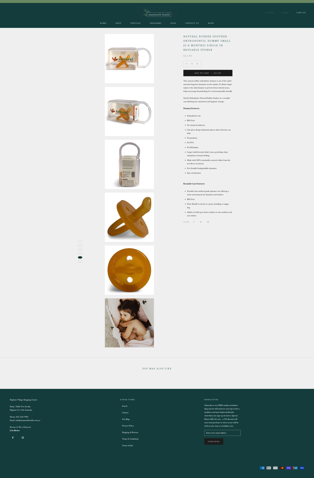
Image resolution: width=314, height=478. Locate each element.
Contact (125, 412)
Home (103, 24)
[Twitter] (201, 222)
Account (269, 13)
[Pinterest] (208, 222)
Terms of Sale (127, 445)
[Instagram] (23, 437)
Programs (156, 23)
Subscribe (214, 441)
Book (211, 24)
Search (285, 13)
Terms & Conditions (130, 439)
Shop (118, 24)
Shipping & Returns (130, 432)
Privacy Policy (128, 425)
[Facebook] (193, 222)
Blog (173, 24)
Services (136, 23)
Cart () (301, 12)
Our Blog (126, 419)
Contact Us (192, 24)
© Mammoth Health (22, 466)
